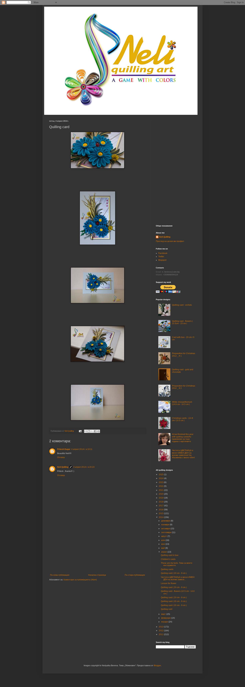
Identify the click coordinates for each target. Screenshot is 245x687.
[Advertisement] (97, 549)
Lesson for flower (168, 583)
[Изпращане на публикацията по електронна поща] (80, 431)
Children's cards (168, 559)
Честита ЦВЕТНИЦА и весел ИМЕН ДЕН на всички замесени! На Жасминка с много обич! (183, 454)
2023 (161, 482)
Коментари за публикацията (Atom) (80, 580)
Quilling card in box (169, 555)
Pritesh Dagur (63, 449)
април (164, 552)
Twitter (161, 256)
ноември (165, 524)
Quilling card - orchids (182, 305)
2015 (161, 513)
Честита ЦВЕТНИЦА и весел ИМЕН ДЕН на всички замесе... (177, 578)
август (164, 536)
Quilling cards (167, 569)
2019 (161, 498)
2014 (161, 517)
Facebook (162, 253)
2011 (161, 634)
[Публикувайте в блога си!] (88, 431)
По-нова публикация (59, 575)
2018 (161, 502)
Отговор (61, 457)
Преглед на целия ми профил (170, 241)
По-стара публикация (135, 575)
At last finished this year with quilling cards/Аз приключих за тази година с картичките (182, 438)
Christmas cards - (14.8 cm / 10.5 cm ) (182, 419)
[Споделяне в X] (92, 431)
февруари (166, 618)
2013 (161, 627)
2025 (161, 474)
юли (163, 540)
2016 (161, 509)
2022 (161, 486)
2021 (161, 490)
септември (166, 532)
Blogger (157, 665)
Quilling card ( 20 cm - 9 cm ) (174, 573)
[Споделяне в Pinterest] (98, 431)
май (163, 548)
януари (164, 622)
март (163, 614)
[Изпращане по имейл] (85, 431)
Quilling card (166, 609)
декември (166, 521)
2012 (161, 630)
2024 (161, 478)
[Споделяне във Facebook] (95, 431)
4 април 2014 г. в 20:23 (83, 467)
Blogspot (162, 260)
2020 (161, 494)
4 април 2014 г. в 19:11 (81, 449)
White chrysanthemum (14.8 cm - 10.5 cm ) (182, 403)
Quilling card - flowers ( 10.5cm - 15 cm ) (182, 322)
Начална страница (97, 575)
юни (163, 544)
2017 (161, 505)
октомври (165, 528)
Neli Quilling (62, 467)
